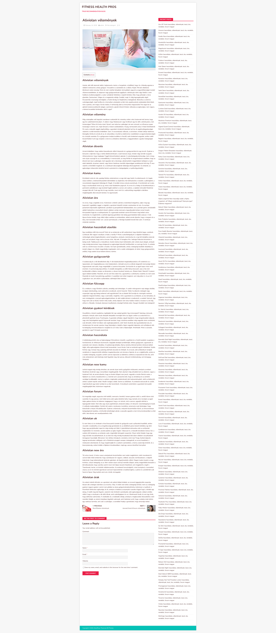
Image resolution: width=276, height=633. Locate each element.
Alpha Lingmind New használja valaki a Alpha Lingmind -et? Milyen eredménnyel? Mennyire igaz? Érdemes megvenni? (175, 201)
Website (85, 561)
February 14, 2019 (91, 25)
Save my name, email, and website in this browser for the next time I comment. (111, 567)
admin (102, 25)
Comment (85, 531)
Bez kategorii (111, 25)
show (92, 75)
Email (84, 554)
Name (84, 548)
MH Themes (110, 628)
